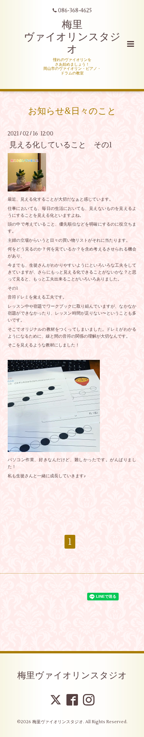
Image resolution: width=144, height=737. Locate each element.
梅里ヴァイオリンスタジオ (72, 675)
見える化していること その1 (60, 145)
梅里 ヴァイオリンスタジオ (72, 37)
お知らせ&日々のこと (72, 111)
